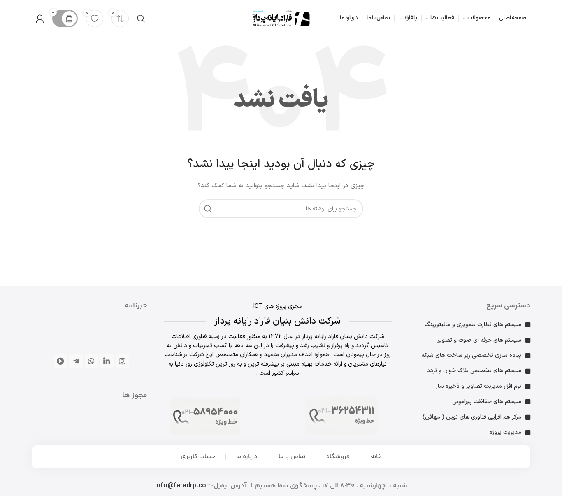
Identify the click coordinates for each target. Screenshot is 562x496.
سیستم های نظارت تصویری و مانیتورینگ (473, 324)
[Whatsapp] (91, 361)
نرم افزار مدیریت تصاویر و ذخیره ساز (478, 386)
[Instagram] (122, 361)
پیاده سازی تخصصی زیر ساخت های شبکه (471, 355)
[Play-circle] (60, 361)
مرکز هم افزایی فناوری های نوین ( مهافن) (472, 417)
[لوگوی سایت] (281, 18)
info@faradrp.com (183, 486)
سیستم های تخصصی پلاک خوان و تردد (474, 370)
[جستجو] (141, 18)
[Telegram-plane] (75, 361)
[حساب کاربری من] (40, 18)
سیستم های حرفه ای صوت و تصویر (479, 340)
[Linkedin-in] (106, 361)
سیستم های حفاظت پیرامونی (486, 401)
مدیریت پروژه (505, 432)
